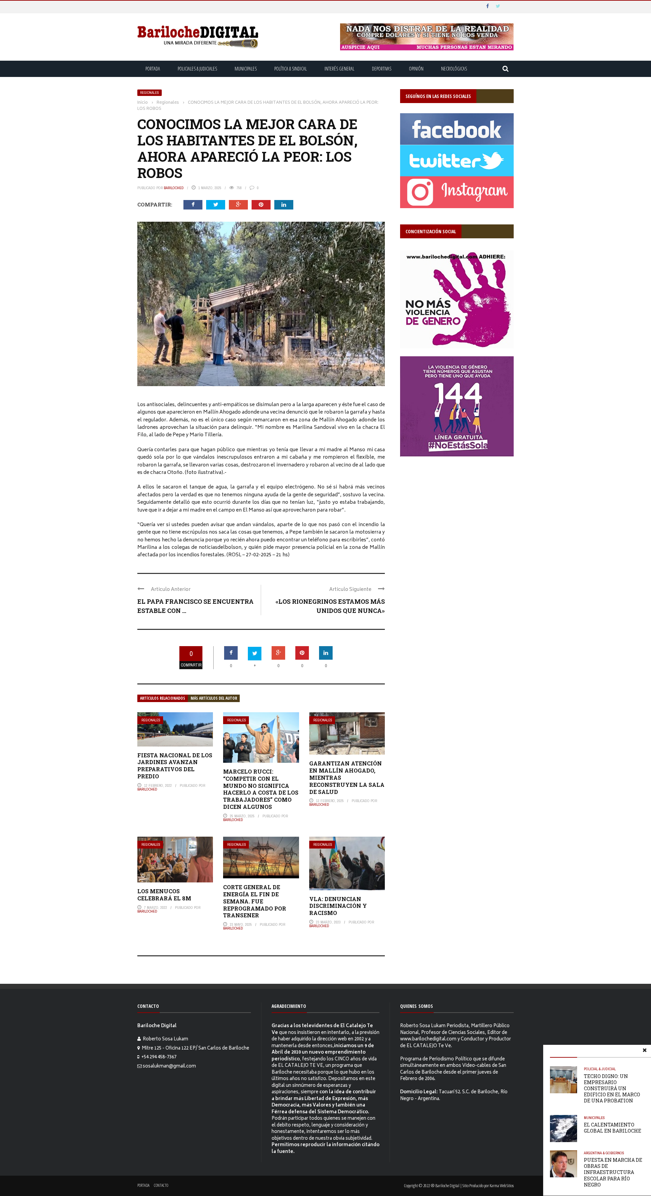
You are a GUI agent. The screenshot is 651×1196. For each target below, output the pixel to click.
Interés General (339, 68)
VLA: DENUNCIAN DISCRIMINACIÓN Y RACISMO (338, 906)
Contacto (161, 1185)
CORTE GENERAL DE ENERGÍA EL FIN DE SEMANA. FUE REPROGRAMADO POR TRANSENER (254, 901)
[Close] (644, 1051)
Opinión (416, 68)
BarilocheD (174, 187)
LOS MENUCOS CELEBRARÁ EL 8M (164, 895)
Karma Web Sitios (502, 1185)
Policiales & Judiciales (197, 68)
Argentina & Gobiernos (604, 1153)
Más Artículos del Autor (214, 698)
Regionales (149, 93)
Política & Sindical (290, 68)
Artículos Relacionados (162, 698)
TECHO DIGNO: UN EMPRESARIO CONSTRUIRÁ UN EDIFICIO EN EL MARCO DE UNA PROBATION (612, 1088)
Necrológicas (454, 68)
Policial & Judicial (600, 1069)
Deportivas (381, 68)
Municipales (246, 68)
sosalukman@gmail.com (169, 1067)
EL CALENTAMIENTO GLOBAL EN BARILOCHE (612, 1127)
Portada (152, 68)
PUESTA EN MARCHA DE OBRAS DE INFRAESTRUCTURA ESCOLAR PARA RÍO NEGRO (613, 1172)
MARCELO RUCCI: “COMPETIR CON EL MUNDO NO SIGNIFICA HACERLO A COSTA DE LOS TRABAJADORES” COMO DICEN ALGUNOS (260, 789)
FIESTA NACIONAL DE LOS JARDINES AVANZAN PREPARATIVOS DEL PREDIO (174, 766)
